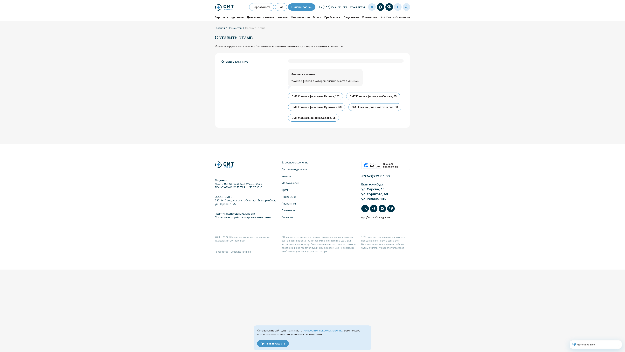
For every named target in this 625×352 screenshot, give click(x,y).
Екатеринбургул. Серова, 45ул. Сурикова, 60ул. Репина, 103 (374, 191)
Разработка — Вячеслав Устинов (233, 251)
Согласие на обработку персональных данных (244, 217)
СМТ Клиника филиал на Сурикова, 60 (317, 107)
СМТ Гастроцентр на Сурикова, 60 (375, 107)
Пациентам (351, 17)
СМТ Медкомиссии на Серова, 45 (314, 118)
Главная (220, 28)
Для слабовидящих (398, 17)
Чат (281, 7)
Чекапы (283, 17)
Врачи (317, 17)
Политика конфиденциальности (235, 213)
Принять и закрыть (272, 343)
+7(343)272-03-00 (333, 7)
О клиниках (369, 17)
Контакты (357, 7)
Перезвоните (262, 7)
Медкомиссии (300, 17)
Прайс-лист (332, 17)
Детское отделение (260, 17)
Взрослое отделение (229, 17)
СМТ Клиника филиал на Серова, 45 (373, 96)
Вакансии (287, 217)
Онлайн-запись (301, 7)
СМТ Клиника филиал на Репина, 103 (316, 96)
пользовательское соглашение (322, 330)
